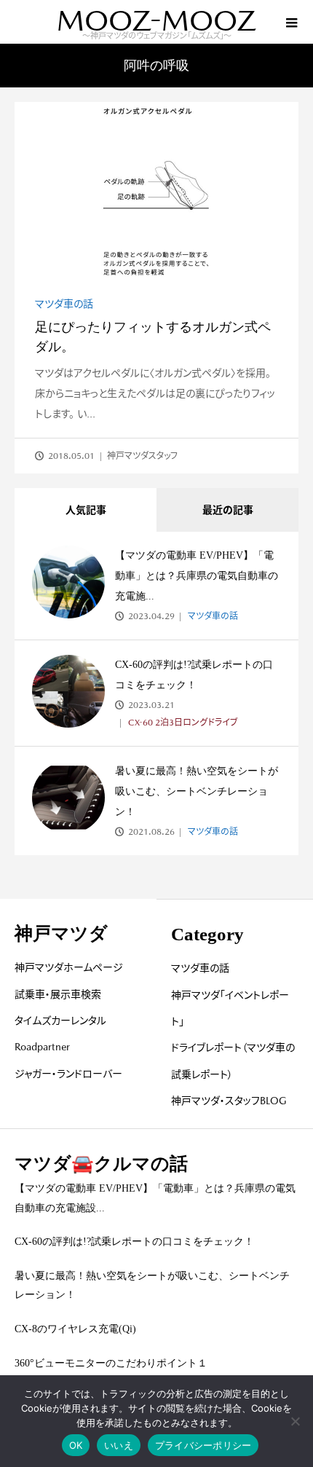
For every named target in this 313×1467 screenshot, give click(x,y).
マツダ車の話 (64, 304)
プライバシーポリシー (203, 1445)
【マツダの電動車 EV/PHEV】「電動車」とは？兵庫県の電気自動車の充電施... (196, 576)
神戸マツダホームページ (69, 967)
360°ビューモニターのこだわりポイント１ (111, 1363)
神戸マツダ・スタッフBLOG (229, 1100)
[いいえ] (295, 1421)
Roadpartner (42, 1047)
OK (76, 1445)
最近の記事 (227, 510)
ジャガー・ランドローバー (68, 1073)
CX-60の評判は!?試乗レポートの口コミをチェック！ (134, 1241)
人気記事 (86, 510)
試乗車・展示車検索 (58, 994)
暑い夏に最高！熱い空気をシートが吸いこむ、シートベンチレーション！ (196, 791)
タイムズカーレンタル (60, 1020)
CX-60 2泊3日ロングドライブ (182, 722)
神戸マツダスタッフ (142, 456)
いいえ (118, 1445)
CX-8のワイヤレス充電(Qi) (75, 1329)
